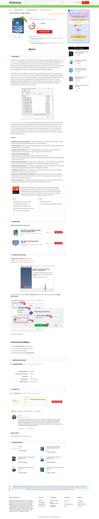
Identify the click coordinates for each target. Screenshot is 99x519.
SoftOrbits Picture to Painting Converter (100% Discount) (53, 447)
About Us (41, 500)
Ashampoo (77, 90)
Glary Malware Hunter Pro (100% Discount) (81, 77)
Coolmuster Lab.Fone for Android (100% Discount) (81, 69)
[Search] (61, 2)
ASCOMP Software (78, 65)
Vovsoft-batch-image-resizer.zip (24, 262)
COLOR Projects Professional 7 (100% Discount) (53, 457)
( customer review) (39, 17)
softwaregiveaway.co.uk (47, 517)
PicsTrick (20, 446)
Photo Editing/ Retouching (31, 10)
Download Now (44, 32)
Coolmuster (77, 73)
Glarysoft (76, 82)
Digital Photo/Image (18, 10)
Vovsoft (30, 51)
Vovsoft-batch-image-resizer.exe (24, 260)
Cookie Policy (42, 504)
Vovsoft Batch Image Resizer (18, 122)
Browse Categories (15, 6)
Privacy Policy (42, 502)
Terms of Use (42, 506)
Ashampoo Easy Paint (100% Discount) (82, 86)
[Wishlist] (79, 2)
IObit (76, 56)
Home (10, 10)
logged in (19, 436)
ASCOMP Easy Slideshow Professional (81, 60)
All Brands (30, 6)
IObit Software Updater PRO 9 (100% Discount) (82, 52)
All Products (37, 6)
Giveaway (24, 6)
